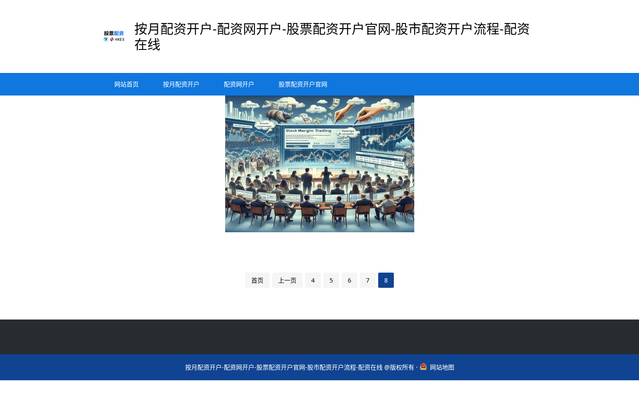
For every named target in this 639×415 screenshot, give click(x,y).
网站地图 (442, 367)
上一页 (287, 280)
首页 (257, 280)
